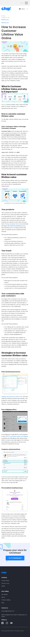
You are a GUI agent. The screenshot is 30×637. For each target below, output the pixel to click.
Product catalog (5, 600)
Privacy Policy (5, 580)
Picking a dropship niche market (14, 224)
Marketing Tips (5, 19)
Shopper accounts (6, 396)
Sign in (3, 597)
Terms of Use (5, 583)
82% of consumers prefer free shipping (17, 436)
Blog (2, 602)
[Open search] (27, 9)
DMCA (3, 586)
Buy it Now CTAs (17, 396)
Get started (4, 594)
